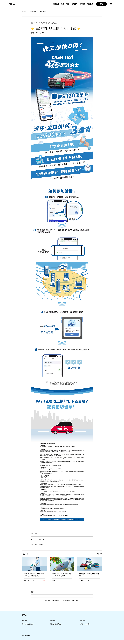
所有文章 (24, 11)
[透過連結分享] (44, 539)
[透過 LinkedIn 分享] (40, 539)
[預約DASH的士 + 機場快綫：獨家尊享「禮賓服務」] (34, 564)
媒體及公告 (33, 11)
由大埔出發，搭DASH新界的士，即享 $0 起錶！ (61, 575)
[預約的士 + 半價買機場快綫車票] (89, 564)
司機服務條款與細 (55, 624)
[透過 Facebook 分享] (31, 539)
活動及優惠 (43, 11)
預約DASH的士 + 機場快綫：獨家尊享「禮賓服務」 (34, 575)
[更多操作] (92, 23)
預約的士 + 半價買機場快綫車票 (89, 575)
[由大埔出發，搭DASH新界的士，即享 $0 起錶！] (62, 564)
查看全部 (99, 554)
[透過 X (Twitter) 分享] (36, 539)
